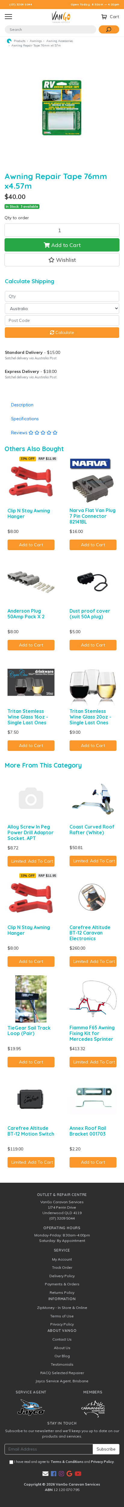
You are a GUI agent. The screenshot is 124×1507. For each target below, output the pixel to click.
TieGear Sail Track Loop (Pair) (29, 1031)
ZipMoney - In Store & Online (62, 1307)
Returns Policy (62, 1292)
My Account (62, 1259)
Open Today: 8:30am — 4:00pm (95, 4)
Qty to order (17, 217)
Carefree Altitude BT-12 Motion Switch (31, 1131)
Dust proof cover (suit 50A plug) (90, 614)
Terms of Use (62, 1316)
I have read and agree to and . (64, 1462)
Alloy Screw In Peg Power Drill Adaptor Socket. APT (31, 832)
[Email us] (45, 1473)
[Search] (109, 29)
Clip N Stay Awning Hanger (29, 513)
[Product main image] (62, 107)
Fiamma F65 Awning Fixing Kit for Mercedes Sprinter (92, 1033)
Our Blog (62, 1356)
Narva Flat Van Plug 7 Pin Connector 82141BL (93, 516)
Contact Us (62, 1339)
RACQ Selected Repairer (62, 1373)
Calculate (64, 332)
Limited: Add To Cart (32, 861)
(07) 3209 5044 (20, 4)
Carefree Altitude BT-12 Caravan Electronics (90, 933)
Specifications (25, 419)
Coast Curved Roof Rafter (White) (92, 829)
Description (22, 405)
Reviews (20, 432)
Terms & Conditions (67, 1462)
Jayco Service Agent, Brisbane (62, 1381)
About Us (62, 1347)
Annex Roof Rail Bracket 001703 (88, 1131)
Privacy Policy (62, 1324)
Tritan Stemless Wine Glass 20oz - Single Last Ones (90, 717)
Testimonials (62, 1364)
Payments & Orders (62, 1284)
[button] (62, 259)
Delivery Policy (62, 1276)
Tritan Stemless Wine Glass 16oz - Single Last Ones (28, 717)
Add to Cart (65, 245)
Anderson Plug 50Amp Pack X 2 (26, 614)
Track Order (62, 1267)
